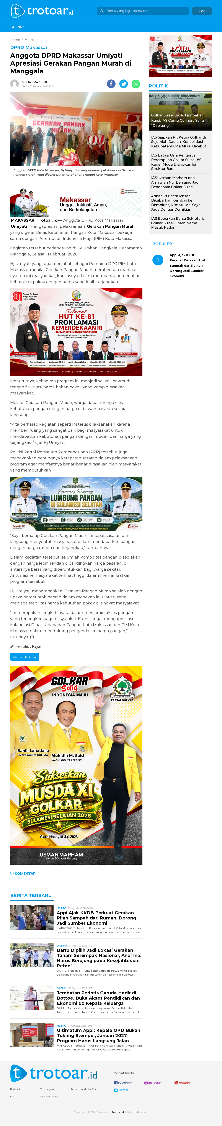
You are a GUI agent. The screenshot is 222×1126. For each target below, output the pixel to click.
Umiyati (19, 226)
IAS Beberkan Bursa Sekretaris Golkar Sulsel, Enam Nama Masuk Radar (178, 223)
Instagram (155, 1082)
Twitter (123, 1090)
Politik (158, 86)
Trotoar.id (118, 1112)
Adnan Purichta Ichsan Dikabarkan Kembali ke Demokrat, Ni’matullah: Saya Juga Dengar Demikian (176, 203)
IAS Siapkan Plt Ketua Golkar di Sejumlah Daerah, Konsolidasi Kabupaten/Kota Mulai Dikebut (178, 142)
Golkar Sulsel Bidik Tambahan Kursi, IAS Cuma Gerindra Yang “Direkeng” (177, 120)
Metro (61, 908)
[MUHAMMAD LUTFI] (15, 83)
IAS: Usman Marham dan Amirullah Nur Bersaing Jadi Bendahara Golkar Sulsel (175, 182)
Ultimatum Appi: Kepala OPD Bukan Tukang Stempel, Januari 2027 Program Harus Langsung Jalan (98, 1035)
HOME (19, 27)
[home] (53, 1073)
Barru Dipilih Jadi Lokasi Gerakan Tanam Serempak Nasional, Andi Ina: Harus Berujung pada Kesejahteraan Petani (99, 958)
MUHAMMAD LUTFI (35, 82)
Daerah (62, 945)
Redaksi (15, 1089)
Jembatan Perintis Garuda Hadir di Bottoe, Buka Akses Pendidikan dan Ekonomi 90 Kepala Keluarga (98, 998)
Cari (202, 11)
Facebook (125, 1082)
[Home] (42, 11)
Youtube (184, 1082)
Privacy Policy (49, 1096)
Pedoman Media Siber (84, 1089)
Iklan (13, 1096)
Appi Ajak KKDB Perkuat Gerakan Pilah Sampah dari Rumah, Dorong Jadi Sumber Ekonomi (96, 918)
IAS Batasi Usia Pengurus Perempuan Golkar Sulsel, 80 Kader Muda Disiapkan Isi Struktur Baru (176, 162)
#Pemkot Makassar (25, 657)
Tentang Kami (49, 1089)
